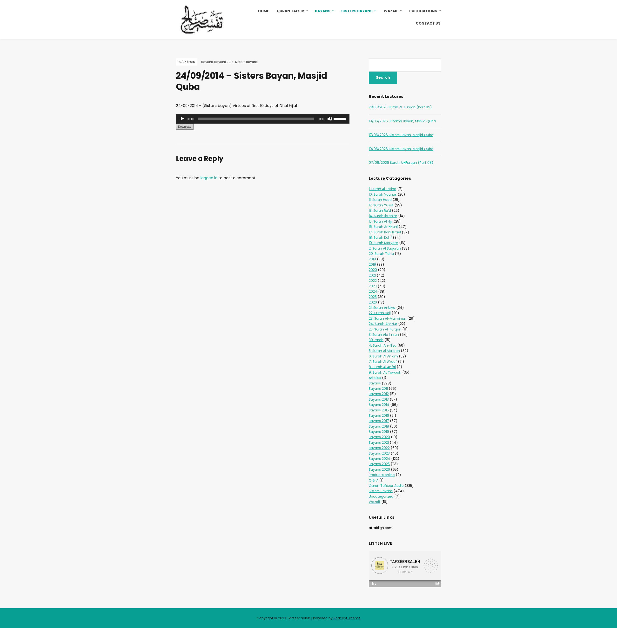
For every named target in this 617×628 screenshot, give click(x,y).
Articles (375, 377)
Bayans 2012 (379, 393)
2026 (373, 302)
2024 (373, 291)
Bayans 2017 (379, 420)
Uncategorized (381, 496)
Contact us (428, 23)
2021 (372, 275)
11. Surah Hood (380, 199)
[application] (262, 119)
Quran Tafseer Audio (386, 485)
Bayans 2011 (378, 388)
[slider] (340, 118)
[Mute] (329, 118)
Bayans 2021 (379, 442)
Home (263, 10)
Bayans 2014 (224, 61)
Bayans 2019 (379, 431)
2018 (372, 259)
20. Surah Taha (381, 253)
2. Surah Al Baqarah (385, 248)
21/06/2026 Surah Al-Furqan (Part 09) (400, 107)
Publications (423, 10)
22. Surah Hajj (380, 313)
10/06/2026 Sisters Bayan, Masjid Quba (401, 148)
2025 (373, 296)
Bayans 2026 (379, 469)
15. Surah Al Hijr (381, 221)
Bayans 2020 (379, 437)
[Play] (182, 118)
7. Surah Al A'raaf (383, 361)
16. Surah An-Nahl (383, 226)
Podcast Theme (347, 618)
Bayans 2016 (379, 415)
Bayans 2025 (379, 464)
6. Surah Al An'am (383, 356)
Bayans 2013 (379, 399)
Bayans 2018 (379, 426)
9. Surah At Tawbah (385, 372)
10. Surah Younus (383, 194)
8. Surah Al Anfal (382, 366)
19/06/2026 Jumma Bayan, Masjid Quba (402, 121)
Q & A (373, 480)
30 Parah (376, 339)
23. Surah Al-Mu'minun (387, 318)
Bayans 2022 (379, 447)
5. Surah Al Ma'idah (384, 350)
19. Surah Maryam (383, 242)
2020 (373, 269)
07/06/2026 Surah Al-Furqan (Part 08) (401, 162)
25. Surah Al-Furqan (385, 329)
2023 (373, 286)
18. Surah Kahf (380, 237)
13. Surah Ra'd (380, 210)
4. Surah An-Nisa (382, 345)
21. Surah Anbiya (382, 307)
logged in (208, 178)
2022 (373, 280)
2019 (372, 264)
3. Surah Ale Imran (384, 334)
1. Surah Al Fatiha (382, 188)
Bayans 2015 (379, 410)
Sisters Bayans (357, 10)
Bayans (322, 10)
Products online (382, 474)
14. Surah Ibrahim (383, 215)
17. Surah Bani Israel (385, 232)
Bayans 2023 (379, 453)
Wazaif (391, 10)
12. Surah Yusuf (381, 205)
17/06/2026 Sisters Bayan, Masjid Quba (401, 134)
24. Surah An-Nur (383, 323)
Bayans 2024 (379, 458)
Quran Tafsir (290, 10)
